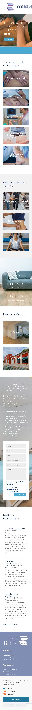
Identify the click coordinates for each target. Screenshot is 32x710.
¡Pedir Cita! (9, 39)
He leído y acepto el (13, 489)
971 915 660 (6, 660)
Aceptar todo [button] (16, 699)
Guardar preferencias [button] (16, 705)
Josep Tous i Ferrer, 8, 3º (9, 658)
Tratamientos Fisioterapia (10, 669)
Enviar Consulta (20, 495)
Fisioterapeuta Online (9, 674)
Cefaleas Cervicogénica (13, 562)
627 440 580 (14, 660)
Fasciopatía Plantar (16, 528)
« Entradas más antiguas (10, 624)
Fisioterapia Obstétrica (11, 595)
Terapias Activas (7, 672)
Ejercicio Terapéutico (11, 567)
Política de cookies (9, 684)
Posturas (7, 533)
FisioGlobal (10, 531)
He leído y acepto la (15, 483)
